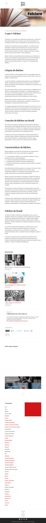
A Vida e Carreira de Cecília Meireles (13, 302)
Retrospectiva (8, 496)
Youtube (23, 516)
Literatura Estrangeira (13, 30)
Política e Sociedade (9, 487)
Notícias (6, 478)
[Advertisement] (33, 409)
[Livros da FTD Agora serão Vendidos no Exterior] (23, 277)
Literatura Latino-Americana (11, 469)
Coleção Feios (8, 429)
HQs (6, 453)
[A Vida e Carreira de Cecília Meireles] (23, 295)
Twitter (23, 512)
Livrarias (7, 471)
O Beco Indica (8, 482)
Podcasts (7, 485)
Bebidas (6, 411)
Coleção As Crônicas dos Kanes (12, 424)
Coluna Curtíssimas (9, 435)
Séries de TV (7, 498)
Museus (20, 30)
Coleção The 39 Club (9, 433)
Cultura (6, 30)
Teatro (6, 500)
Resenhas (7, 493)
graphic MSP (7, 451)
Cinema (6, 418)
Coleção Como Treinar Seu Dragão (12, 427)
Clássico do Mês (8, 420)
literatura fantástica (9, 462)
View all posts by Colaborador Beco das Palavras (17, 321)
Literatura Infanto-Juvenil (10, 467)
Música (6, 476)
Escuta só (7, 447)
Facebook (23, 511)
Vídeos (6, 505)
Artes (6, 409)
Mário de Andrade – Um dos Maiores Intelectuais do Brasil (17, 267)
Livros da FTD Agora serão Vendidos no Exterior (15, 285)
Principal (7, 489)
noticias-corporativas (9, 480)
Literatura (7, 456)
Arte (6, 406)
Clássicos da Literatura (10, 422)
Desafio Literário (8, 440)
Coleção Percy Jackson (10, 431)
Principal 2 (24, 30)
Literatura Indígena (9, 464)
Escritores (7, 444)
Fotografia (7, 449)
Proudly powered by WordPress (17, 521)
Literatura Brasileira (9, 458)
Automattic (32, 521)
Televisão (7, 502)
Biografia (7, 415)
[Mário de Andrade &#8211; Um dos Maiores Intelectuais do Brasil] (23, 260)
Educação (7, 442)
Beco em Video (8, 413)
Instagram (23, 514)
